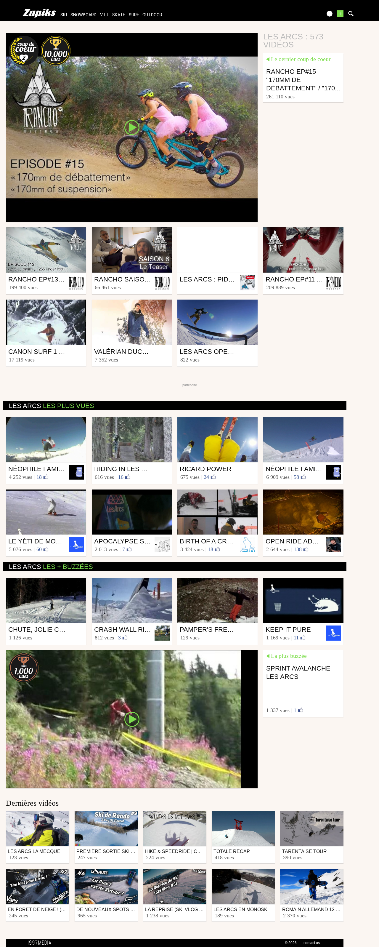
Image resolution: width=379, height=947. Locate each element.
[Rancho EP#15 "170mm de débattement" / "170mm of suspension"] (132, 127)
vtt (104, 14)
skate (118, 14)
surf (134, 14)
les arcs (51, 405)
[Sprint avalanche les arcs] (132, 718)
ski (63, 14)
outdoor (152, 14)
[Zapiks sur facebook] (305, 15)
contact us (311, 943)
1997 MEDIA (41, 943)
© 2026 (291, 943)
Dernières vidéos (32, 803)
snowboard (83, 14)
